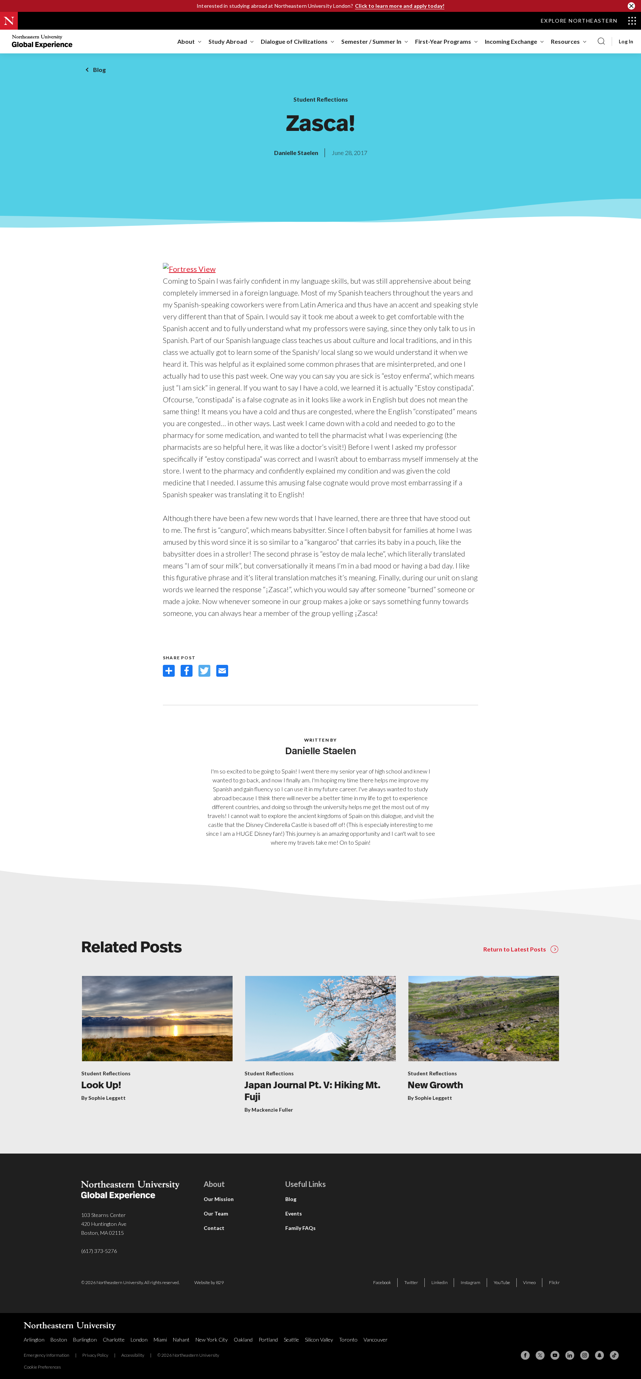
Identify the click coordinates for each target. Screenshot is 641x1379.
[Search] (601, 41)
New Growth (435, 1086)
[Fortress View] (189, 267)
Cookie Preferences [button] (42, 1367)
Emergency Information (46, 1355)
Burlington (85, 1339)
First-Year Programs (443, 41)
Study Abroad (227, 41)
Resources (565, 41)
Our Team (216, 1213)
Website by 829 (209, 1282)
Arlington (34, 1339)
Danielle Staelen (296, 152)
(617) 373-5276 (99, 1251)
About (186, 41)
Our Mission (219, 1199)
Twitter (411, 1282)
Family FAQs (300, 1228)
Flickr (554, 1282)
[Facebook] (525, 1355)
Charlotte (114, 1339)
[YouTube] (554, 1355)
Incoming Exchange (511, 41)
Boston (58, 1339)
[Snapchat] (599, 1355)
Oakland (243, 1339)
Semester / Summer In (371, 41)
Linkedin (439, 1282)
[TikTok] (614, 1355)
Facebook (382, 1282)
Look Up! (101, 1086)
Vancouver (376, 1339)
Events (293, 1213)
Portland (268, 1339)
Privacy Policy (95, 1355)
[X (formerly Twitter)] (540, 1355)
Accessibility (132, 1355)
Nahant (181, 1339)
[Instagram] (584, 1355)
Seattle (291, 1339)
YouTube (502, 1282)
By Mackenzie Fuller (268, 1109)
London (139, 1339)
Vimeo (529, 1282)
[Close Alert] (631, 6)
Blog (99, 69)
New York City (211, 1339)
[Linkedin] (569, 1355)
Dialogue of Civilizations (294, 41)
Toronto (348, 1339)
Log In (626, 41)
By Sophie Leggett (103, 1098)
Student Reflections (320, 99)
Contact (214, 1228)
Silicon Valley (319, 1339)
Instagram (470, 1282)
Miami (160, 1339)
